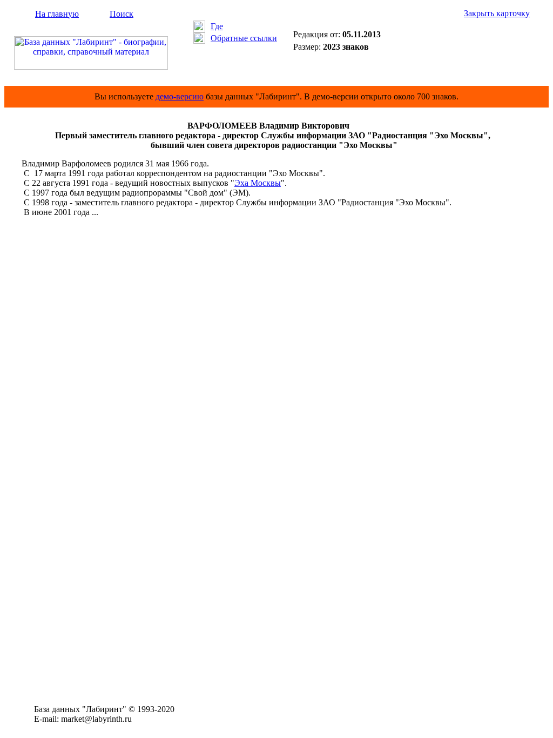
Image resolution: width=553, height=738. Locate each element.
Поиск (121, 13)
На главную (57, 13)
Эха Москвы (257, 182)
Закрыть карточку (497, 13)
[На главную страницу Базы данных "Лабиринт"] (91, 66)
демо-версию (180, 96)
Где (217, 26)
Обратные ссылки (244, 38)
